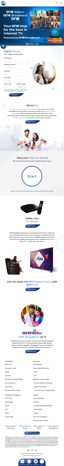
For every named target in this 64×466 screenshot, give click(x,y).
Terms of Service (17, 91)
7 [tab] (38, 43)
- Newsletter (37, 409)
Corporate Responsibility (14, 379)
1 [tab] (26, 43)
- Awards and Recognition (42, 406)
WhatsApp (9, 402)
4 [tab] (32, 43)
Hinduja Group (10, 368)
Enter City (8, 84)
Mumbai (10, 428)
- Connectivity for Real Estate (44, 390)
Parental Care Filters (40, 420)
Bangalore (53, 428)
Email (7, 406)
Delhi (39, 428)
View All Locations (32, 433)
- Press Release (38, 398)
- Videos (36, 413)
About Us (8, 364)
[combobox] (22, 86)
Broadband (37, 364)
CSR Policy (9, 387)
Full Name (8, 58)
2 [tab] (28, 43)
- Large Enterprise (39, 387)
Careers (8, 376)
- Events (36, 402)
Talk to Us (8, 398)
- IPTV (35, 372)
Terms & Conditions (40, 417)
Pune (25, 428)
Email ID (7, 71)
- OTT (35, 376)
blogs (7, 372)
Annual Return (10, 383)
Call (6, 409)
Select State (22, 84)
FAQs (7, 413)
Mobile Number (10, 64)
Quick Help (9, 417)
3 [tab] (30, 43)
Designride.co (38, 455)
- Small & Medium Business (43, 383)
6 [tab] (36, 43)
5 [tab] (34, 43)
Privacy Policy (7, 91)
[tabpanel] (32, 26)
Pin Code (7, 77)
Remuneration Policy (12, 390)
